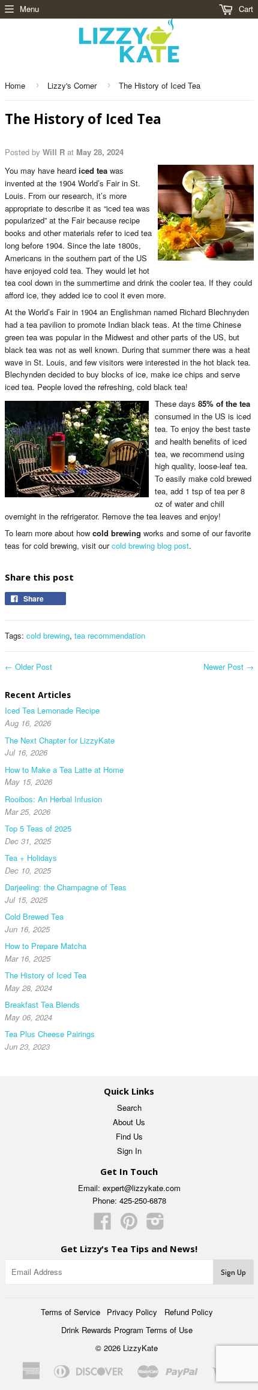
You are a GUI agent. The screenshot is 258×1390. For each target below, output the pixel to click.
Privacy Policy (132, 1312)
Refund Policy (188, 1312)
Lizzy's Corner (72, 85)
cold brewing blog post (150, 545)
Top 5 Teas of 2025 (38, 828)
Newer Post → (228, 666)
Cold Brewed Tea (34, 916)
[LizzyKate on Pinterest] (129, 1225)
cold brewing (48, 635)
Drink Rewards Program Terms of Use (127, 1329)
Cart (244, 8)
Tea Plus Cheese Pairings (50, 1034)
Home (15, 85)
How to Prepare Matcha (45, 945)
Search (129, 1107)
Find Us (129, 1136)
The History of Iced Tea (45, 975)
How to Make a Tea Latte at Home (64, 769)
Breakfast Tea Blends (42, 1004)
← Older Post (28, 666)
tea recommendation (109, 635)
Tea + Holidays (31, 857)
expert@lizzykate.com (142, 1187)
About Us (129, 1122)
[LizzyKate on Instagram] (155, 1225)
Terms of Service (70, 1312)
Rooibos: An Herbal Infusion (53, 799)
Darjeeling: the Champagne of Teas (66, 887)
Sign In (129, 1150)
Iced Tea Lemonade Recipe (52, 710)
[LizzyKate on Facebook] (103, 1225)
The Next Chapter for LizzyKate (60, 740)
